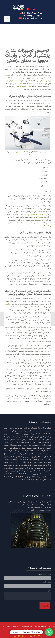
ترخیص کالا (19, 83)
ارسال (45, 605)
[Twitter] (39, 636)
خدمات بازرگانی (17, 152)
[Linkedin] (31, 636)
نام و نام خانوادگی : (44, 574)
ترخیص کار (10, 80)
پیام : (49, 590)
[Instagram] (19, 636)
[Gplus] (23, 636)
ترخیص (42, 462)
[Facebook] (27, 636)
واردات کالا (27, 152)
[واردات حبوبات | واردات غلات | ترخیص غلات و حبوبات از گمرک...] (53, 319)
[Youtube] (15, 636)
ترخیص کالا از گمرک (23, 86)
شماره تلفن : (46, 582)
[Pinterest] (35, 636)
